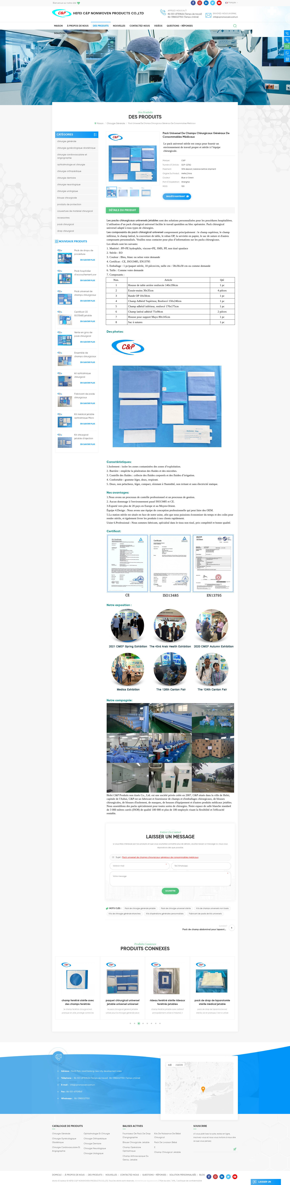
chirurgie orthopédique (69, 171)
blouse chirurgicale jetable (136, 1142)
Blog (202, 1175)
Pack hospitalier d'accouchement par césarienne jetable (85, 273)
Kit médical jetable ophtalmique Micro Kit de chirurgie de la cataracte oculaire (85, 416)
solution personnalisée (68, 33)
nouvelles (119, 26)
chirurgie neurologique (69, 184)
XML (174, 1181)
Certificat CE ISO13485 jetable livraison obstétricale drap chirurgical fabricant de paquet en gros (85, 314)
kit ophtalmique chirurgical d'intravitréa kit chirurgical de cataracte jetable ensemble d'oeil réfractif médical (83, 375)
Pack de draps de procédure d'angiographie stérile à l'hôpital (83, 252)
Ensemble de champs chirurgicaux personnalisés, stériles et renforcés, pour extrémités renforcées (85, 355)
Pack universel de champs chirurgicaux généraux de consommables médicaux (85, 293)
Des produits (101, 26)
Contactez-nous (140, 26)
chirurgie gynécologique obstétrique (76, 148)
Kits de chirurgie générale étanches (125, 914)
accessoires (63, 218)
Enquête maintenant (175, 196)
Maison (58, 26)
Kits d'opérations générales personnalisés (165, 914)
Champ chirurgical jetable (167, 1152)
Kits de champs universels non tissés (212, 908)
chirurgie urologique (67, 191)
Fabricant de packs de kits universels (205, 914)
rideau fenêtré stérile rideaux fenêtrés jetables (122, 1002)
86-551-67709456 (82, 1078)
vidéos (158, 26)
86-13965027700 (117, 1078)
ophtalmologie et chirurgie (71, 165)
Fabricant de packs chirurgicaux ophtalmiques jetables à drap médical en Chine (84, 396)
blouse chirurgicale (67, 198)
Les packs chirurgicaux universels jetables (132, 220)
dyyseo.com (152, 1181)
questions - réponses (180, 26)
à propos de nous (78, 26)
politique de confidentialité (189, 1181)
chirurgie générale (66, 141)
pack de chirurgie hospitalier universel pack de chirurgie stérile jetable (212, 1002)
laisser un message (264, 1183)
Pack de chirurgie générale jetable (140, 908)
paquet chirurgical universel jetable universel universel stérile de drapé (78, 1002)
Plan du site (165, 1181)
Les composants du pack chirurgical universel (135, 232)
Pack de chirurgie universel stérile (176, 908)
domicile (56, 1175)
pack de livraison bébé (165, 1142)
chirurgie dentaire (66, 178)
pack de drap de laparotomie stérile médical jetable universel (167, 1002)
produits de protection (69, 204)
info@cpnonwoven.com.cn (225, 17)
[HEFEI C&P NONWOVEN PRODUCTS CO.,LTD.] (61, 13)
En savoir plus (87, 260)
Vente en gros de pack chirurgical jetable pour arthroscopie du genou (83, 334)
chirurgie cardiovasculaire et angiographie (72, 156)
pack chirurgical (65, 224)
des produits (95, 1175)
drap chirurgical (65, 231)
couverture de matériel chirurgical (75, 211)
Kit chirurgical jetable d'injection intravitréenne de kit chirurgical (84, 437)
